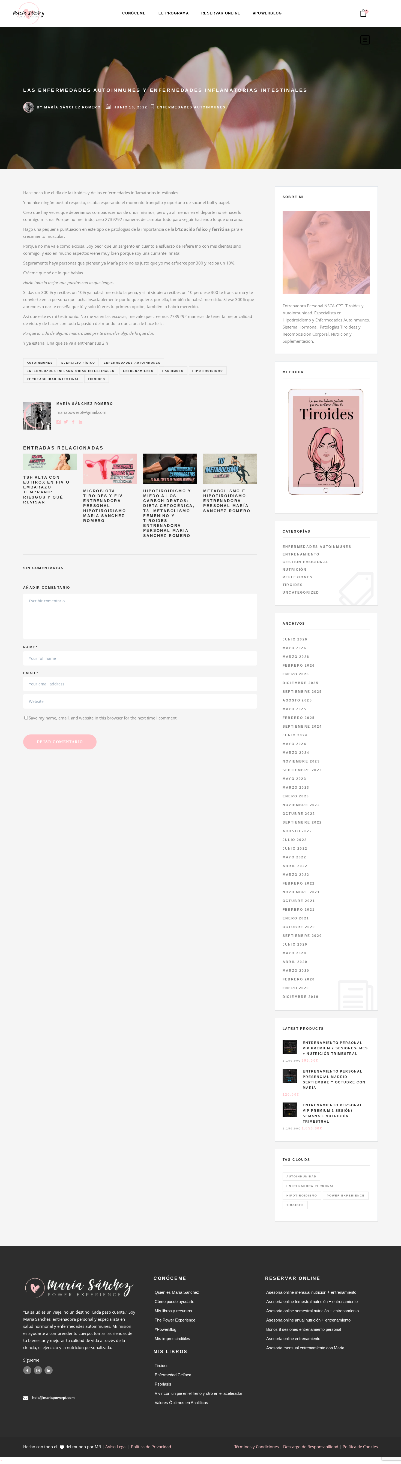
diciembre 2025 (301, 683)
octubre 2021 (299, 901)
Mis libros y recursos (173, 1310)
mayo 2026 (295, 648)
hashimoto (173, 370)
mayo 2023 (295, 779)
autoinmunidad (301, 1176)
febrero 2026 (299, 665)
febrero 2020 (299, 979)
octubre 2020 (299, 927)
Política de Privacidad (151, 1446)
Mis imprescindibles (172, 1338)
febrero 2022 (299, 883)
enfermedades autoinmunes (132, 362)
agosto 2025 (297, 700)
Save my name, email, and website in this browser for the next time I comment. (103, 718)
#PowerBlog (165, 1329)
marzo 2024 (296, 753)
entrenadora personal (310, 1185)
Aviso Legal (116, 1446)
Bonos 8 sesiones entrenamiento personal (303, 1329)
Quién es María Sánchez (177, 1292)
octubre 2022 (299, 814)
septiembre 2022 (302, 822)
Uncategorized (301, 592)
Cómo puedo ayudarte (174, 1301)
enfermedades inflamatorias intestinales (71, 370)
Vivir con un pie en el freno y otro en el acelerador (198, 1393)
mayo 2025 (295, 709)
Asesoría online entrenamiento (293, 1338)
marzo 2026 (296, 657)
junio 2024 (295, 735)
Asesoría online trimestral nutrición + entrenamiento (312, 1301)
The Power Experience (175, 1320)
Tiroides (293, 585)
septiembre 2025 (302, 692)
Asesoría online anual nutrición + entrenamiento (308, 1320)
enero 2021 (296, 918)
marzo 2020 (296, 971)
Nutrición (295, 570)
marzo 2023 (296, 787)
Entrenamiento (301, 554)
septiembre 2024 (302, 726)
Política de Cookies (360, 1446)
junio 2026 (295, 639)
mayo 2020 (295, 953)
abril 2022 (295, 866)
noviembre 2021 (301, 892)
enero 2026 (296, 674)
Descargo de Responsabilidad (310, 1446)
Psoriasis (163, 1384)
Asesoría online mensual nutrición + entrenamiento (311, 1292)
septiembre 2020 (302, 936)
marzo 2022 (296, 875)
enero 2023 (296, 796)
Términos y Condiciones (256, 1446)
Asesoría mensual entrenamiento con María (305, 1347)
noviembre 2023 (301, 761)
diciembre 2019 (301, 997)
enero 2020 (296, 988)
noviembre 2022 (301, 805)
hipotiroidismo (207, 370)
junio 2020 (295, 944)
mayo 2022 (295, 857)
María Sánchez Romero (72, 107)
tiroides (96, 379)
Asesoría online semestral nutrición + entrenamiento (312, 1310)
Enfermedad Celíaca (173, 1374)
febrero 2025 (299, 718)
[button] (1, 1460)
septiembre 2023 (302, 770)
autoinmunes (40, 362)
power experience (346, 1195)
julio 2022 (295, 840)
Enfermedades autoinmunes (191, 107)
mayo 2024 (295, 744)
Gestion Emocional (306, 562)
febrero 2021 (299, 910)
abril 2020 (295, 962)
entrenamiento (138, 370)
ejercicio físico (78, 362)
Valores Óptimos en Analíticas (181, 1402)
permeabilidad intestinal (53, 379)
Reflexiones (298, 577)
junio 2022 (295, 849)
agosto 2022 (297, 831)
